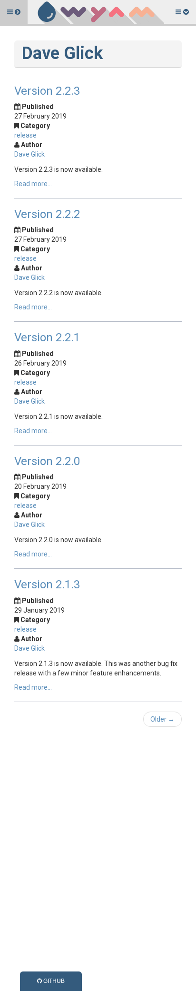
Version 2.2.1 (47, 337)
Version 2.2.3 (47, 91)
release (25, 135)
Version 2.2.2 (47, 214)
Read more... (33, 184)
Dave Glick (29, 154)
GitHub (53, 981)
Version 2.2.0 (47, 461)
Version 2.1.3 (47, 584)
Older (162, 719)
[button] (14, 12)
